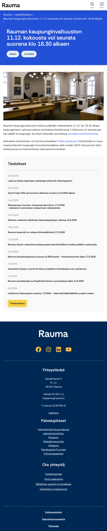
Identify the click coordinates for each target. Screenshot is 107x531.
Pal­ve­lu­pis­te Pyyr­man (53, 449)
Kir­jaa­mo (53, 437)
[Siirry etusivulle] (11, 5)
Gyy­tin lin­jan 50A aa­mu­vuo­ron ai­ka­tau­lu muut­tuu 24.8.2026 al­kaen (41, 193)
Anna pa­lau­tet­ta (53, 479)
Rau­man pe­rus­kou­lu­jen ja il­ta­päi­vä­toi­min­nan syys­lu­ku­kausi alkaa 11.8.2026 (46, 281)
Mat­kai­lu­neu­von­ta (53, 441)
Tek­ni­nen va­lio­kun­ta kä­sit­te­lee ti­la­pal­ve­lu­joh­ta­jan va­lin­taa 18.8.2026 (42, 220)
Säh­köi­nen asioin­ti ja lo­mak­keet (53, 484)
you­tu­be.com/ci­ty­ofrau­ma (83, 133)
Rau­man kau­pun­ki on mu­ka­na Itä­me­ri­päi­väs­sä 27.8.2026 (36, 232)
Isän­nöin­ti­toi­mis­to (53, 433)
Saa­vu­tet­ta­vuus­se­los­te (53, 519)
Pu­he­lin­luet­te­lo (53, 474)
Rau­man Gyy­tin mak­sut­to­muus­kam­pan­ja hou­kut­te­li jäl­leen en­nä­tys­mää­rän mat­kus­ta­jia (52, 244)
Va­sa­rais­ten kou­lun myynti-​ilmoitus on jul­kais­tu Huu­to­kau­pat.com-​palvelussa (47, 269)
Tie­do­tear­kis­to (17, 303)
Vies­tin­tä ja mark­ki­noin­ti (53, 489)
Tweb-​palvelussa (67, 141)
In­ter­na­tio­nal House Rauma (53, 429)
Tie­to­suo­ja (53, 526)
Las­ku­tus (53, 413)
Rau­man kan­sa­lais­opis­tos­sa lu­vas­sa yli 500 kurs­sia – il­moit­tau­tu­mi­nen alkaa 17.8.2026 (52, 256)
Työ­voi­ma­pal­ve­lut (53, 453)
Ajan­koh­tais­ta (23, 14)
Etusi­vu (7, 14)
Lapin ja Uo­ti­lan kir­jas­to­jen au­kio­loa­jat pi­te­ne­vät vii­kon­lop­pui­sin (40, 180)
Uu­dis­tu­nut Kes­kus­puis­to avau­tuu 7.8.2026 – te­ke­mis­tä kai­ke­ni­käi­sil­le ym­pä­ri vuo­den (51, 293)
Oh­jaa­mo (53, 445)
